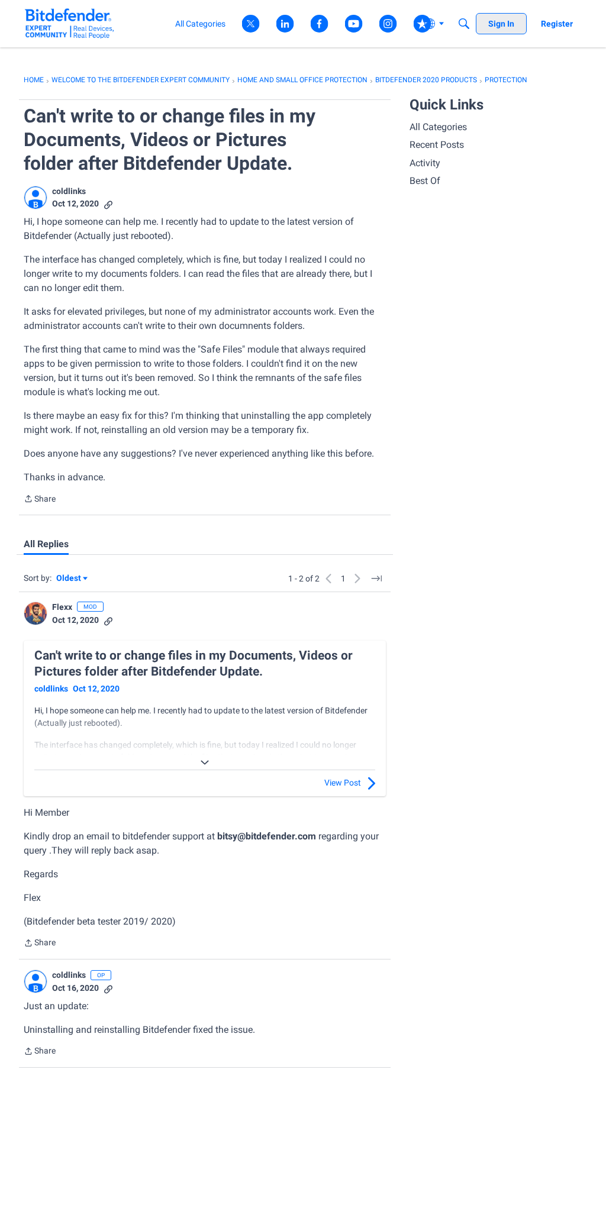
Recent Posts (437, 144)
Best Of (425, 180)
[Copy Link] (108, 204)
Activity (425, 163)
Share (40, 500)
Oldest (69, 578)
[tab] (46, 544)
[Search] (464, 23)
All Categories (438, 127)
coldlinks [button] (69, 191)
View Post (342, 782)
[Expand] (205, 762)
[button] (35, 197)
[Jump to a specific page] (376, 578)
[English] (69, 23)
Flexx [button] (62, 607)
